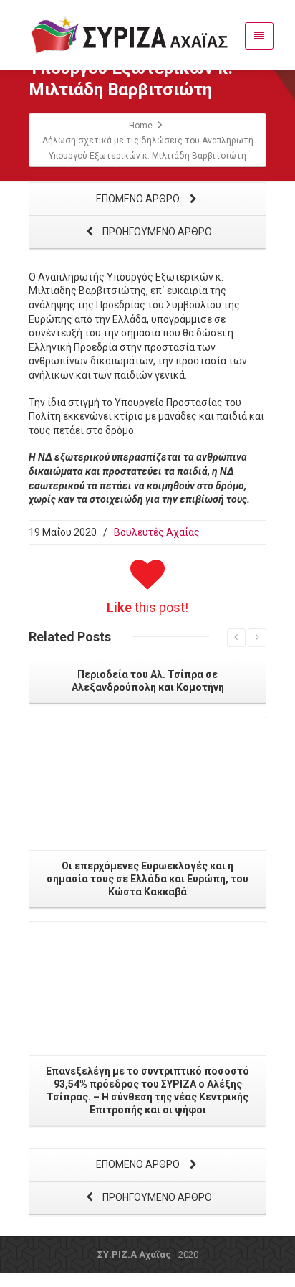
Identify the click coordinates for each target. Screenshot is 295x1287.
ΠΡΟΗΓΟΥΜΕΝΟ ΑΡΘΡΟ (156, 231)
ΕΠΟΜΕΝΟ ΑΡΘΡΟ (139, 198)
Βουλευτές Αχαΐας (157, 532)
